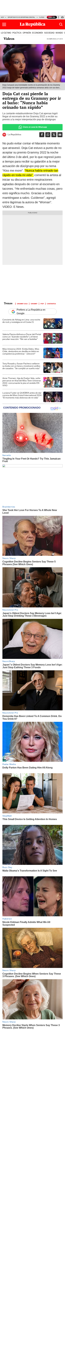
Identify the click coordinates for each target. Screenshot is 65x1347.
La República (14, 134)
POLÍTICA (16, 33)
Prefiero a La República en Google (31, 312)
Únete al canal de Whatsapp (35, 127)
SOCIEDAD (49, 33)
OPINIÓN (27, 33)
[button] (4, 24)
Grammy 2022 (22, 303)
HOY (2, 17)
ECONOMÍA (37, 33)
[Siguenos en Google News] (60, 134)
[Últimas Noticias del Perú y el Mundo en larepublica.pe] (32, 24)
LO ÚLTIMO (6, 33)
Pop (42, 303)
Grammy (34, 303)
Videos (9, 38)
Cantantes (51, 303)
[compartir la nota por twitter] (54, 134)
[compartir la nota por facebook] (41, 134)
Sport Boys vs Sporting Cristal (21, 17)
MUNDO (59, 33)
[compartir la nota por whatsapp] (47, 134)
